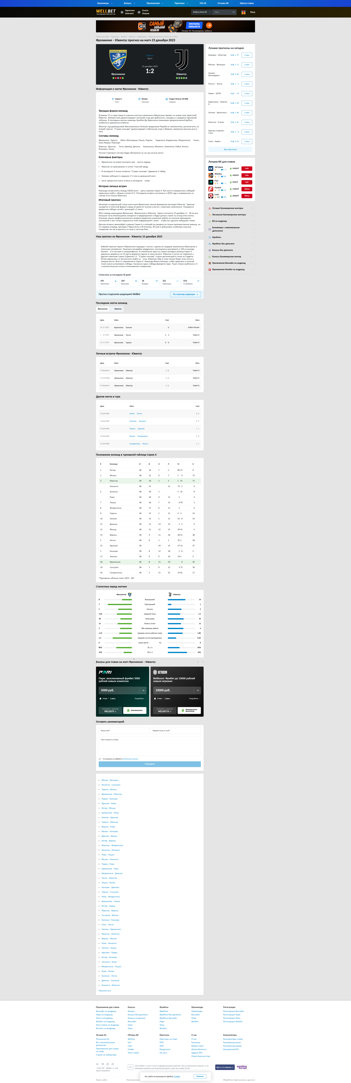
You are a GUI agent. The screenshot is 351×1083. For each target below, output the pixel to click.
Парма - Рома (108, 864)
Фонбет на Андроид (105, 1022)
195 (224, 197)
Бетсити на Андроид (105, 1028)
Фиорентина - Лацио (111, 967)
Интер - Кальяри (109, 957)
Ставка (246, 55)
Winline (218, 174)
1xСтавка (219, 167)
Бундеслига (165, 1049)
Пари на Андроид (104, 1015)
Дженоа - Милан (109, 836)
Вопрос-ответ (197, 1046)
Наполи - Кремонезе (111, 929)
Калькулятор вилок (232, 1042)
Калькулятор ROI (231, 1049)
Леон (130, 1028)
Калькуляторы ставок (233, 1039)
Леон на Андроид (104, 1018)
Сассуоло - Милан (110, 915)
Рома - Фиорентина (111, 897)
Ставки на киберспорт (106, 1055)
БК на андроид (219, 221)
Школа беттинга (198, 1049)
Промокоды (196, 1011)
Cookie (177, 1076)
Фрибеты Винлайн (168, 1018)
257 (224, 177)
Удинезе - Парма (109, 953)
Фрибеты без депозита (223, 244)
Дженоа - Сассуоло (110, 981)
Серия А (150, 55)
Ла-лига (163, 1053)
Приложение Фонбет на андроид (228, 269)
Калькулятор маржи (232, 1046)
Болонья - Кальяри (110, 920)
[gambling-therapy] (241, 1067)
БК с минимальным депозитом (105, 1043)
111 (224, 190)
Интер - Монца (109, 808)
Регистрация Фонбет (233, 1022)
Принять (200, 1076)
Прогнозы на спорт (168, 1039)
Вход (252, 12)
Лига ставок (133, 1053)
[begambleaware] (225, 1067)
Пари (130, 1025)
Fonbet (218, 188)
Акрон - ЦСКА (214, 93)
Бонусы (131, 1011)
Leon (217, 195)
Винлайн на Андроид (106, 1011)
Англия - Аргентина (217, 113)
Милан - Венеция (110, 780)
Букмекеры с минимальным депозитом (226, 229)
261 (224, 183)
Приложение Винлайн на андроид (229, 263)
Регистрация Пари (231, 1015)
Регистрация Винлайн (233, 1011)
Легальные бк (102, 1039)
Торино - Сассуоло (110, 892)
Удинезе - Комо (109, 803)
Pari (216, 181)
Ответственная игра (200, 1056)
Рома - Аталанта (109, 943)
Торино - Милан (109, 789)
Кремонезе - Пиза (110, 869)
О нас (194, 1039)
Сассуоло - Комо (109, 962)
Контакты (195, 1042)
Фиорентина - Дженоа (112, 873)
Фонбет (163, 1028)
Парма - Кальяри (110, 799)
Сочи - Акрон (214, 141)
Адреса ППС (197, 1053)
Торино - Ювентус (110, 822)
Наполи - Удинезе (110, 817)
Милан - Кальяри (110, 831)
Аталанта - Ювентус (111, 985)
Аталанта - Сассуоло (111, 785)
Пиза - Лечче (108, 925)
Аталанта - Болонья (111, 850)
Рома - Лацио (108, 855)
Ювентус (118, 309)
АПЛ (162, 1046)
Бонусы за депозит (136, 1018)
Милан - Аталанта (110, 859)
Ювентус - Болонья (110, 934)
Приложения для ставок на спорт (107, 1050)
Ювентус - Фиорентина (112, 845)
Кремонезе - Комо (110, 813)
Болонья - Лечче (109, 976)
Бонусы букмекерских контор (226, 257)
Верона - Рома (108, 827)
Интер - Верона (109, 841)
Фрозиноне (102, 309)
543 (224, 170)
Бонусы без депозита (222, 250)
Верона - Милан (109, 939)
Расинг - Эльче (215, 84)
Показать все (105, 991)
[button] (197, 662)
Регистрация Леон (231, 1018)
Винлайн (132, 1022)
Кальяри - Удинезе (110, 887)
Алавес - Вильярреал (214, 74)
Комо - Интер (108, 971)
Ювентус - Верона (110, 911)
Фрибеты (216, 237)
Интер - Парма (108, 906)
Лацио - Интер (108, 883)
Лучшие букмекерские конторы (227, 208)
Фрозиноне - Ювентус (112, 794)
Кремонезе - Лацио (111, 901)
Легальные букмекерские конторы (229, 215)
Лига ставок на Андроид (107, 1025)
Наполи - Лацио (109, 948)
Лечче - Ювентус (109, 878)
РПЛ (161, 1042)
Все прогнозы (230, 149)
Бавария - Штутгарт (217, 55)
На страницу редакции (184, 294)
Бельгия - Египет (216, 122)
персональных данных (130, 759)
